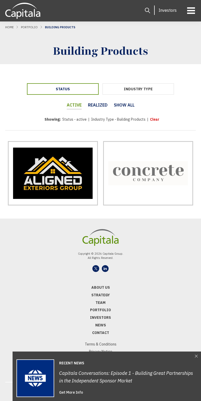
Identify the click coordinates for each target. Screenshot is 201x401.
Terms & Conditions (100, 344)
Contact (100, 332)
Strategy (100, 295)
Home (9, 27)
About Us (100, 287)
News (100, 325)
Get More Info (71, 392)
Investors (168, 10)
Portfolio (29, 27)
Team (100, 302)
